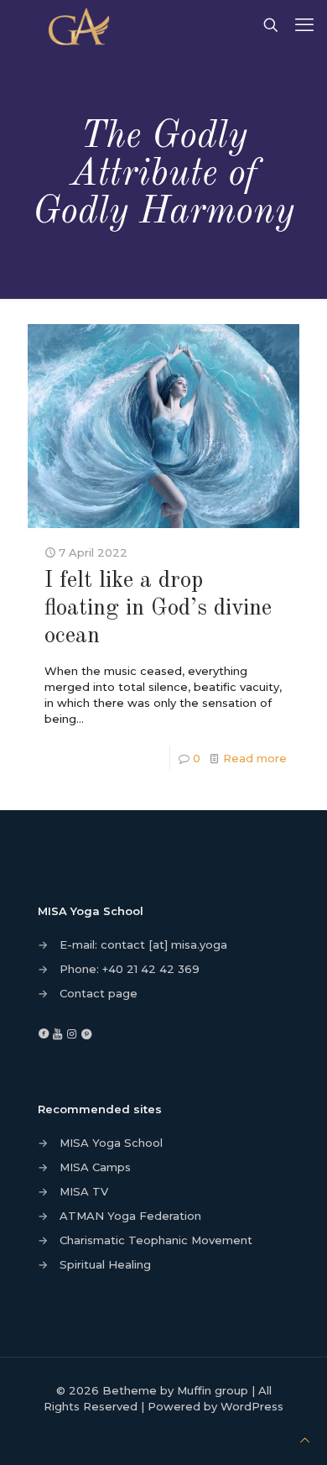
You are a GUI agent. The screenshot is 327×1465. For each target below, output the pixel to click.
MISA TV (84, 1191)
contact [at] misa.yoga (164, 944)
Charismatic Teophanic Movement (156, 1240)
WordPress (252, 1406)
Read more (255, 758)
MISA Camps (95, 1167)
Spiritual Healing (105, 1264)
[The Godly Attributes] (82, 25)
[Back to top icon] (304, 1440)
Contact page (99, 993)
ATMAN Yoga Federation (130, 1215)
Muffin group (212, 1390)
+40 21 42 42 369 (151, 969)
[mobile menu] (304, 25)
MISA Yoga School (111, 1142)
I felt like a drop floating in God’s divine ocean (158, 608)
